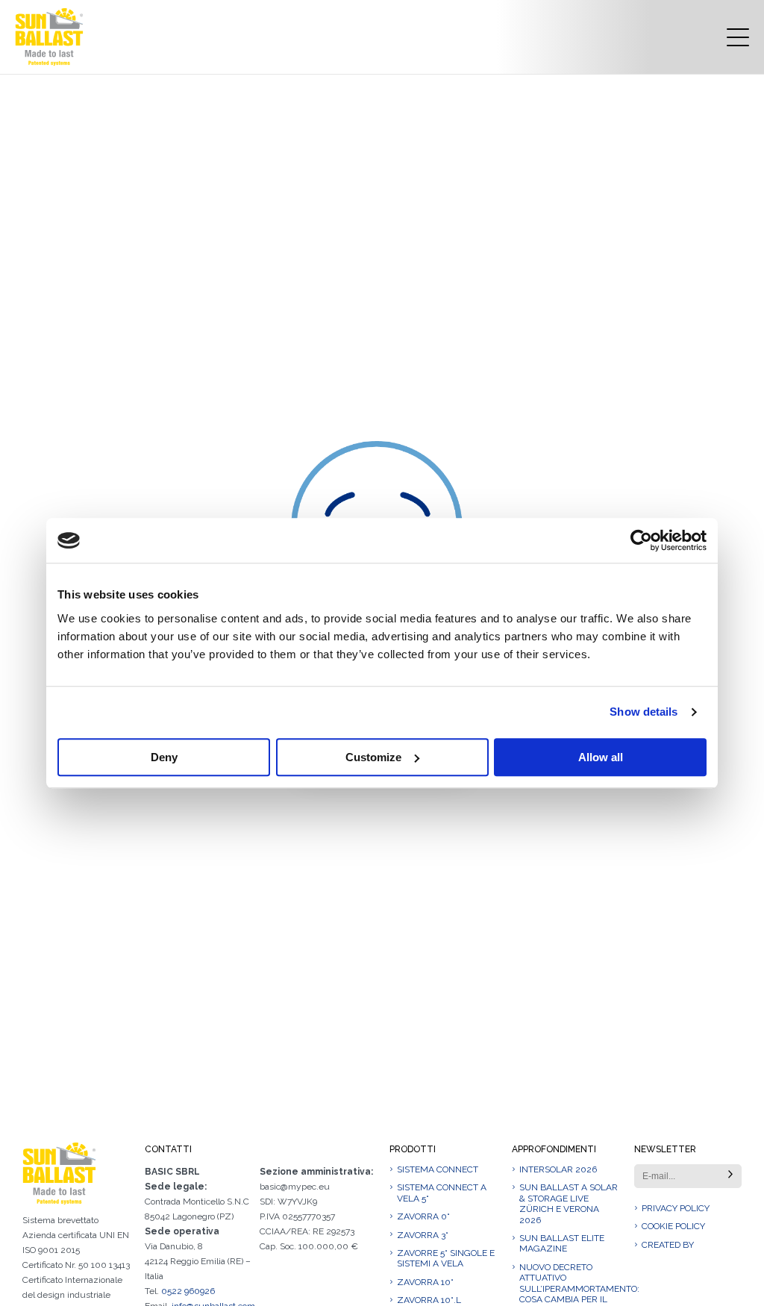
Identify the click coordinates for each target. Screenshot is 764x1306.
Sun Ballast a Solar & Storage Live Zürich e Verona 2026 (568, 1203)
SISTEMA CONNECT (437, 1169)
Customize (373, 757)
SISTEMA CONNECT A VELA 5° (441, 1192)
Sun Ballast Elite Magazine (561, 1243)
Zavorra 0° (423, 1216)
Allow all (600, 757)
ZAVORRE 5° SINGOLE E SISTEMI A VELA (446, 1258)
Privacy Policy (676, 1208)
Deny (164, 757)
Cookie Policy (673, 1226)
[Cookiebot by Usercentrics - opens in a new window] (641, 540)
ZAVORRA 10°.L (429, 1300)
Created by (668, 1245)
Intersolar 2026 (558, 1169)
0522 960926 (188, 1291)
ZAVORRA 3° (422, 1235)
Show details (643, 711)
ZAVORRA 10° (425, 1282)
